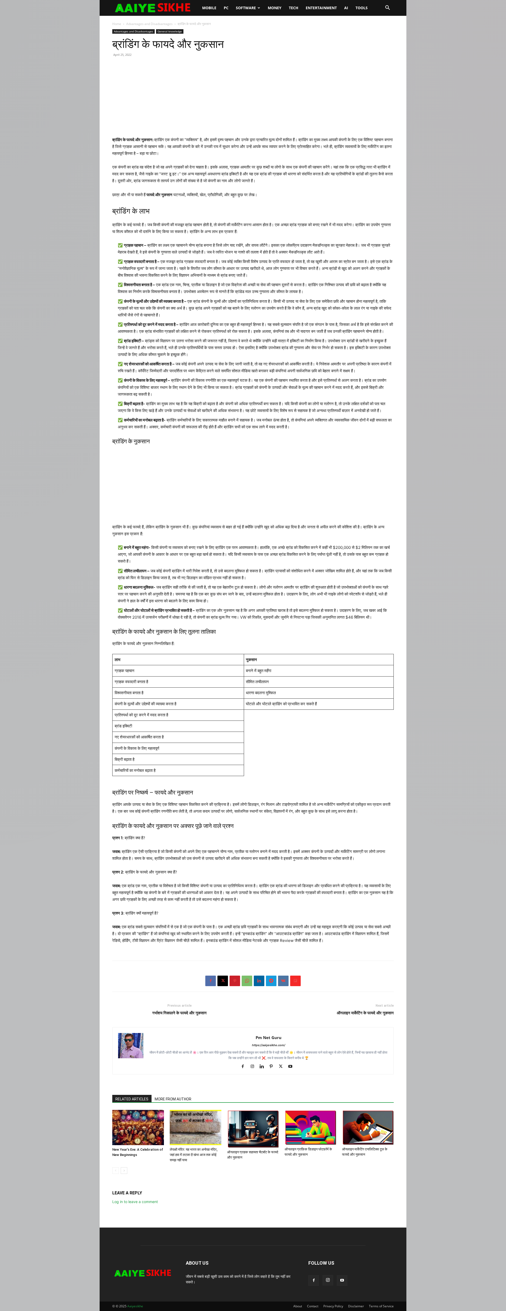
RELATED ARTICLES (131, 1099)
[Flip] (295, 981)
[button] (387, 8)
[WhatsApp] (247, 981)
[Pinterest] (235, 981)
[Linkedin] (259, 981)
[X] (222, 981)
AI (346, 7)
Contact (312, 1306)
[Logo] (155, 8)
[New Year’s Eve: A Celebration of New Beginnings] (138, 1127)
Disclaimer (356, 1306)
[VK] (283, 981)
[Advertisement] (253, 99)
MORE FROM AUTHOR (173, 1099)
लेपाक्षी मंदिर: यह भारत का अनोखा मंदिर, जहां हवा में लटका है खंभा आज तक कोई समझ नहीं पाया (193, 1155)
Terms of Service (381, 1306)
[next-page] (124, 1170)
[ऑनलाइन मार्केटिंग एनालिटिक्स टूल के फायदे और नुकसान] (368, 1127)
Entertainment (321, 7)
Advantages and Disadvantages (149, 24)
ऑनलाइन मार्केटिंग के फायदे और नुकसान (365, 1013)
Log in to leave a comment (135, 1201)
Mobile (209, 7)
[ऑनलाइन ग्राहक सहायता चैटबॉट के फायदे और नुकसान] (253, 1129)
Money (274, 7)
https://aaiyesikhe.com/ (268, 1045)
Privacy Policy (333, 1306)
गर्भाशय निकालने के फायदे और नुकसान (179, 1013)
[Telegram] (271, 981)
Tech (293, 7)
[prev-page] (115, 1170)
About (297, 1306)
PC (226, 7)
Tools (362, 7)
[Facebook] (210, 981)
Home (116, 24)
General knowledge (170, 31)
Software (246, 7)
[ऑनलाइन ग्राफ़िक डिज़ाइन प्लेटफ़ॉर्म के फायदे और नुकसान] (310, 1127)
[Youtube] (292, 1067)
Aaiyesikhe (135, 1306)
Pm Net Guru (268, 1037)
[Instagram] (254, 1067)
